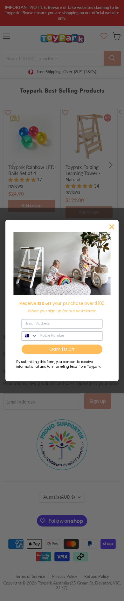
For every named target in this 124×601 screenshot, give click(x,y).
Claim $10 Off (62, 349)
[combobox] (29, 335)
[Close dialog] (112, 226)
